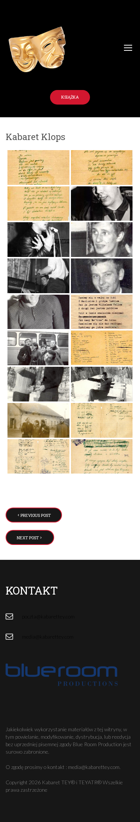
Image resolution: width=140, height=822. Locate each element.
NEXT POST (28, 537)
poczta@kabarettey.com (48, 616)
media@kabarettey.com (48, 636)
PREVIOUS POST (36, 515)
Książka (70, 97)
